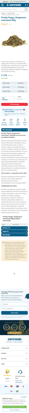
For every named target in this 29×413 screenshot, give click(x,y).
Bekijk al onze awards (14, 332)
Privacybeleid (21, 316)
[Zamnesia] (13, 5)
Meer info (6, 114)
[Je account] (25, 5)
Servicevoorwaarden (10, 317)
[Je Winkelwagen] (27, 5)
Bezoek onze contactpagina (19, 381)
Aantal (19, 96)
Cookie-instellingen (14, 410)
